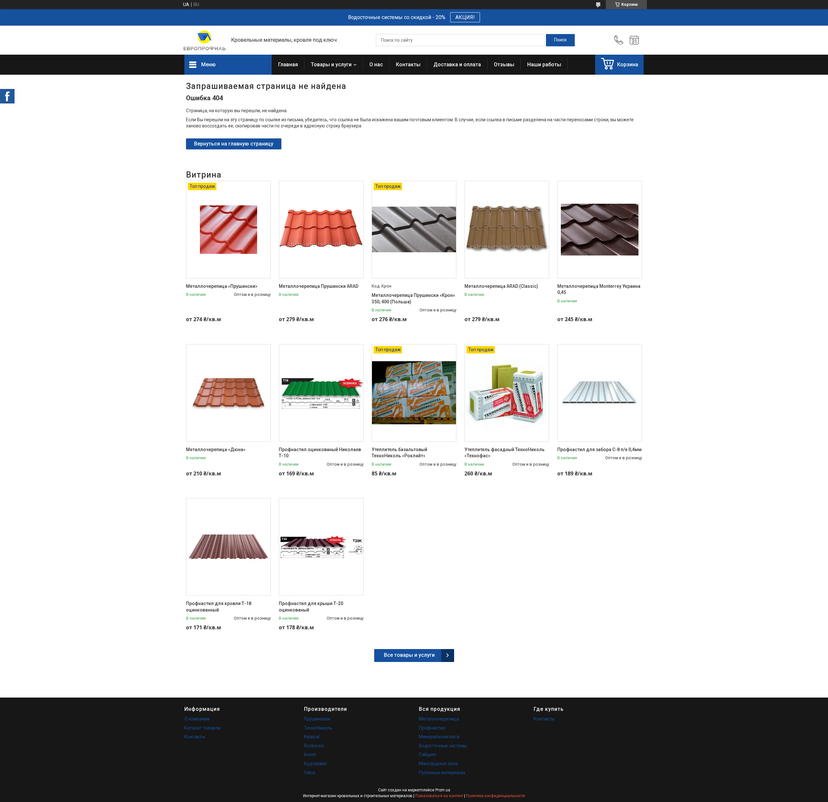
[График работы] (634, 40)
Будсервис (315, 763)
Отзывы (504, 64)
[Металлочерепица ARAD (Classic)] (506, 229)
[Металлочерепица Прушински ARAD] (321, 229)
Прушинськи (317, 718)
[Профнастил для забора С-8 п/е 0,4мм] (599, 393)
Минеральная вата (439, 736)
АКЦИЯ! (465, 17)
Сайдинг (428, 754)
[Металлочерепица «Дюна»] (228, 393)
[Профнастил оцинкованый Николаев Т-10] (321, 393)
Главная (288, 64)
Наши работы (544, 64)
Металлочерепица (439, 718)
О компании (197, 718)
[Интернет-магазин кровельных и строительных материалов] (204, 40)
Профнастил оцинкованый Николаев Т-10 (320, 453)
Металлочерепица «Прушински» (221, 286)
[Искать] (560, 40)
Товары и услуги (331, 64)
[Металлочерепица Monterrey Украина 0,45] (599, 229)
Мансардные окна (438, 763)
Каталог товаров (202, 728)
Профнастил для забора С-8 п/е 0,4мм (599, 449)
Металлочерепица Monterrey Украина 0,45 (598, 289)
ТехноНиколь (318, 728)
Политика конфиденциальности (495, 796)
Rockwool (314, 745)
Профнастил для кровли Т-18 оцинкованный (218, 606)
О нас (376, 64)
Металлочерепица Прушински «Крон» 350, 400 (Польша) (413, 298)
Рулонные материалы (442, 772)
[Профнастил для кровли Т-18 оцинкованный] (228, 547)
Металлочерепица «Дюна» (215, 449)
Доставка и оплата (457, 64)
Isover (310, 754)
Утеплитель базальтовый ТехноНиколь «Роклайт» (399, 453)
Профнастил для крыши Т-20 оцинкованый (311, 606)
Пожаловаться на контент (439, 796)
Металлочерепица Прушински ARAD (318, 286)
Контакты (408, 64)
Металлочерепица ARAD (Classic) (501, 286)
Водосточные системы (443, 745)
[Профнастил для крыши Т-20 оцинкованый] (321, 547)
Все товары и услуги (409, 655)
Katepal (312, 736)
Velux (309, 772)
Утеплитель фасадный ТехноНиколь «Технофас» (504, 453)
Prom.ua (442, 790)
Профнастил (432, 728)
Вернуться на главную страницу (233, 144)
